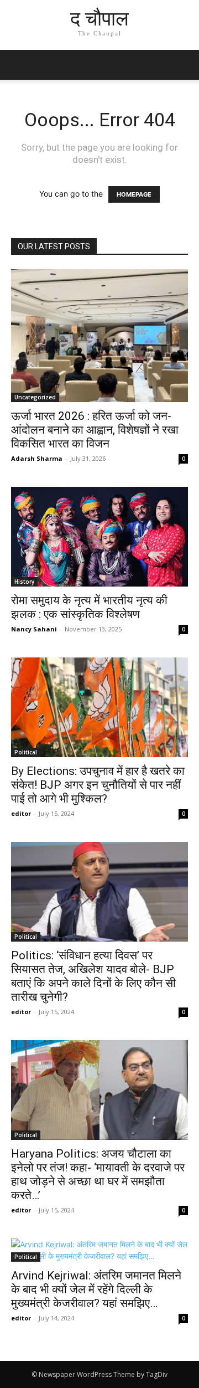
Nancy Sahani (34, 629)
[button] (183, 65)
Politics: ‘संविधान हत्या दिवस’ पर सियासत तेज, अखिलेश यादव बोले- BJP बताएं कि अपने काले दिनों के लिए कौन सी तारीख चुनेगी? (93, 976)
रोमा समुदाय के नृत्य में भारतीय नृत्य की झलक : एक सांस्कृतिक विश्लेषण (89, 607)
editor (21, 813)
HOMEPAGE (134, 194)
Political (25, 752)
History (24, 581)
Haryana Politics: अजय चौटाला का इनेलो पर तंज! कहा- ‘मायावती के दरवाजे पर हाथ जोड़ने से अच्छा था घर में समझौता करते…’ (98, 1174)
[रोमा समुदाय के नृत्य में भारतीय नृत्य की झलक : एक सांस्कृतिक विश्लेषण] (99, 537)
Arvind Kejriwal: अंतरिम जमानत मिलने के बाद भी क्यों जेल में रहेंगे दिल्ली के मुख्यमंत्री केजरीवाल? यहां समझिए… (96, 1289)
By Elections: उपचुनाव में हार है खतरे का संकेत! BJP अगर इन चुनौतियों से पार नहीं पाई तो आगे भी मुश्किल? (98, 784)
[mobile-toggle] (18, 65)
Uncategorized (35, 397)
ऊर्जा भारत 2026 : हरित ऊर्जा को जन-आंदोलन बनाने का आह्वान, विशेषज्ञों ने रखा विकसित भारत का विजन (95, 429)
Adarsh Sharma (36, 458)
